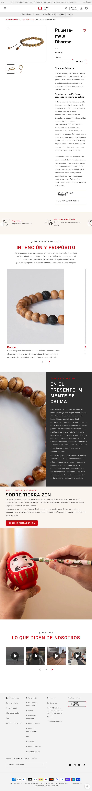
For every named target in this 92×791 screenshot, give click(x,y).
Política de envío (76, 783)
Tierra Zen (19, 783)
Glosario (29, 711)
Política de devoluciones (31, 730)
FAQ (28, 736)
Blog (7, 718)
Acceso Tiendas (74, 8)
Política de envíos (33, 724)
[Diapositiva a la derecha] (52, 669)
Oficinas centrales (13, 713)
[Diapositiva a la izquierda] (40, 669)
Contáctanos (52, 703)
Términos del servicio (62, 783)
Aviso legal (55, 785)
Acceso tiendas (75, 704)
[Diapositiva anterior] (2, 224)
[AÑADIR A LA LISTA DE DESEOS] (83, 30)
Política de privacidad (47, 783)
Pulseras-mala (28, 19)
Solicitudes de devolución (31, 704)
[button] (4, 8)
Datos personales (33, 752)
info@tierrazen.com (54, 722)
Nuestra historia (12, 703)
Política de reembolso (31, 783)
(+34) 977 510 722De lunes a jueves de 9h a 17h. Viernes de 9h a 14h (55, 712)
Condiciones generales (31, 717)
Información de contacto (42, 785)
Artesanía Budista (13, 19)
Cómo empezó (11, 708)
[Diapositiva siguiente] (90, 224)
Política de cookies (33, 747)
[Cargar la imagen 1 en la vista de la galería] (10, 69)
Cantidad (58, 57)
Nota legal (30, 742)
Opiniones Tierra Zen (14, 723)
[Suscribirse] (43, 764)
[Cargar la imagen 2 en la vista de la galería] (20, 69)
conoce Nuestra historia (22, 523)
